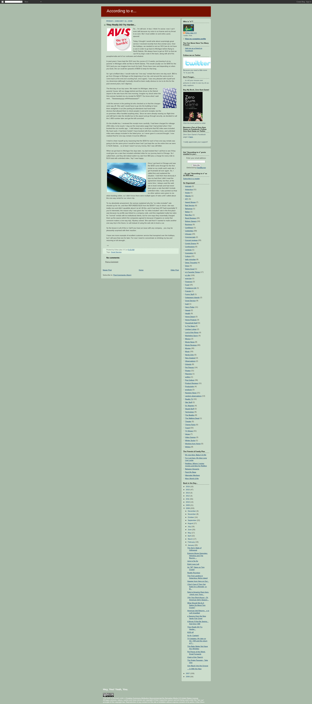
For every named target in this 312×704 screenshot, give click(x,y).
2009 (188, 505)
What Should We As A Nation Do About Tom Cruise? (196, 605)
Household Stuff (191, 323)
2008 (188, 508)
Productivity (189, 386)
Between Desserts (192, 469)
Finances (188, 282)
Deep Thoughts (191, 263)
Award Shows (190, 202)
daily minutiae (190, 259)
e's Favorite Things (192, 272)
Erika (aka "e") (191, 33)
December (192, 511)
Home (141, 270)
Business (188, 224)
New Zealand (190, 358)
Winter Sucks (190, 440)
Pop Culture (189, 380)
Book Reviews (190, 218)
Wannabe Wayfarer (192, 475)
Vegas (187, 434)
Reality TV (189, 399)
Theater (188, 421)
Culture (188, 256)
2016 (188, 486)
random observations (193, 396)
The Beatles (189, 415)
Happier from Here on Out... (198, 581)
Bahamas (188, 209)
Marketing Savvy (191, 336)
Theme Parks (190, 425)
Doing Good (189, 269)
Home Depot (190, 317)
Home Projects (190, 320)
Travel (187, 428)
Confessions (190, 247)
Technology (189, 412)
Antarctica (189, 189)
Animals (188, 186)
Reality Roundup (193, 573)
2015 (188, 490)
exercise (188, 278)
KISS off (190, 632)
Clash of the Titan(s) (195, 657)
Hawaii (187, 310)
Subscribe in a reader (191, 179)
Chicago (188, 234)
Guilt (187, 304)
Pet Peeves (189, 367)
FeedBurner (201, 168)
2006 (188, 677)
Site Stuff (188, 402)
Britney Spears (190, 221)
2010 (188, 502)
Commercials (190, 237)
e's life (187, 275)
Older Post (175, 270)
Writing (187, 447)
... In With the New (194, 669)
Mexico (188, 339)
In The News (190, 326)
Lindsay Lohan (190, 329)
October (191, 517)
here (191, 137)
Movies (188, 348)
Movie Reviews (191, 345)
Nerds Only (189, 355)
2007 (188, 673)
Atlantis (188, 196)
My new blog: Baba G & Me (195, 455)
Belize (187, 212)
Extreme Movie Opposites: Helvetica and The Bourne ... (197, 555)
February (191, 542)
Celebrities (189, 231)
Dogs (187, 266)
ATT (186, 199)
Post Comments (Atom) (122, 275)
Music (187, 351)
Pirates (187, 371)
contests (188, 250)
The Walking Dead (192, 418)
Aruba (187, 193)
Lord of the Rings (191, 332)
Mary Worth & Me (192, 478)
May (190, 533)
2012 (188, 496)
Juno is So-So (192, 561)
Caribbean (189, 228)
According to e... (121, 11)
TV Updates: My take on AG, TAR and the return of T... (197, 641)
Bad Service (189, 205)
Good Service (116, 252)
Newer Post (107, 270)
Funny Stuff (189, 294)
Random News (190, 393)
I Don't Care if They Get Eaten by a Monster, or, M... (197, 586)
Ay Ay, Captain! (193, 635)
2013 (188, 493)
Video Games (190, 437)
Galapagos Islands (192, 297)
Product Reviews (191, 383)
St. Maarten (189, 406)
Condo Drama (190, 243)
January (191, 545)
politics (187, 377)
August (191, 523)
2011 (188, 499)
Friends (188, 291)
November (192, 514)
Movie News (190, 342)
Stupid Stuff (189, 409)
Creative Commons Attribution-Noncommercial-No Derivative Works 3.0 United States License (162, 698)
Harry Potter (190, 307)
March (190, 539)
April (190, 536)
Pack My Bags (190, 472)
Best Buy (188, 215)
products (188, 390)
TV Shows (189, 431)
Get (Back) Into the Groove (197, 666)
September (192, 520)
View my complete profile (195, 39)
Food (187, 285)
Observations (190, 361)
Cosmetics (189, 253)
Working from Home (193, 444)
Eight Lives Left (193, 564)
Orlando (188, 364)
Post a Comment (111, 262)
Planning (188, 374)
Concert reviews (191, 240)
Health (187, 313)
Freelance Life (190, 288)
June (190, 530)
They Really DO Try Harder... (121, 24)
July (189, 526)
